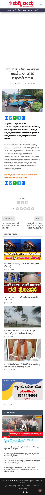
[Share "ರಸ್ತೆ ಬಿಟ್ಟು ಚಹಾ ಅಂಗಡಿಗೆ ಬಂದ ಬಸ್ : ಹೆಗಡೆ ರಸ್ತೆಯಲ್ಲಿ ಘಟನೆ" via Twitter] (22, 203)
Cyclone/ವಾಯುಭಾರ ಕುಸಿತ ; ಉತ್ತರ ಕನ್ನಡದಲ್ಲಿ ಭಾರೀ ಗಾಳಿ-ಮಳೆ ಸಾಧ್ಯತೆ (19, 332)
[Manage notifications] (40, 490)
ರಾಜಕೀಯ (21, 486)
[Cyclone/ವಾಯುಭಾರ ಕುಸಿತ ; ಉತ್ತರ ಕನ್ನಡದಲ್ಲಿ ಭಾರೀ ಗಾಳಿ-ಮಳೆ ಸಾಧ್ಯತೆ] (22, 316)
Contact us (35, 486)
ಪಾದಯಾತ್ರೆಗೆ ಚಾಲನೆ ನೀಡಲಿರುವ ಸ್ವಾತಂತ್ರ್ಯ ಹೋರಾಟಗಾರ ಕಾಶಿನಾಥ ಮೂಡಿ (22, 366)
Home (9, 11)
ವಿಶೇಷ (30, 11)
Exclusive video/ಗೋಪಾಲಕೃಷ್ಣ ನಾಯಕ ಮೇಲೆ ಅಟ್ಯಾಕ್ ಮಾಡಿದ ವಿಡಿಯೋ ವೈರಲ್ (22, 462)
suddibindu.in (12, 481)
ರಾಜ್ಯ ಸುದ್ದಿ (12, 486)
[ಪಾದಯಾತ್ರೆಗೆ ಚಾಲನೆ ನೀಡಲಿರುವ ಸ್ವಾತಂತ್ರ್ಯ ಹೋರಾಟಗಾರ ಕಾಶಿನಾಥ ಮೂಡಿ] (22, 350)
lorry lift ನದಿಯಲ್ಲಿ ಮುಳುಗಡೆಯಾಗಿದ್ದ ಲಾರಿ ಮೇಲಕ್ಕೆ (22, 265)
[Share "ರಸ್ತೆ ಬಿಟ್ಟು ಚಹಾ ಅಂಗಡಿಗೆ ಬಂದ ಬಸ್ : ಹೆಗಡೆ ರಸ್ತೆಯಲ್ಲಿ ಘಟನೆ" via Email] (27, 203)
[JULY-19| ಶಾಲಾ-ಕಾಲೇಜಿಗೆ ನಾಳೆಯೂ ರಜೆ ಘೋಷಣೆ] (22, 283)
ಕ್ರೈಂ (19, 11)
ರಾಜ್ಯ (24, 11)
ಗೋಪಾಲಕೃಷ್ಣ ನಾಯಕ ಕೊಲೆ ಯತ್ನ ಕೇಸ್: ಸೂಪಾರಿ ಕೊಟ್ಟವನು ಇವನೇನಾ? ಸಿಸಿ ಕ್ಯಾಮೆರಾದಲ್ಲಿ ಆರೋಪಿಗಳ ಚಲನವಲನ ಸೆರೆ (21, 470)
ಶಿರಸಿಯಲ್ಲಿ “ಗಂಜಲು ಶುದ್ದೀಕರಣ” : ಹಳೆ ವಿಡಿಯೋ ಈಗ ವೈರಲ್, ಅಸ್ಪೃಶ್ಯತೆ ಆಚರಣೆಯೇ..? (21, 441)
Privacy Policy (22, 489)
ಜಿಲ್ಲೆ (14, 11)
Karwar (27, 481)
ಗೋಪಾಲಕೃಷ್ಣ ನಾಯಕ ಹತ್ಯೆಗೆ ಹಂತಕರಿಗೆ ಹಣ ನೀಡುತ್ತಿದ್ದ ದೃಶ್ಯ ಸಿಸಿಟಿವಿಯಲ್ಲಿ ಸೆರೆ (21, 448)
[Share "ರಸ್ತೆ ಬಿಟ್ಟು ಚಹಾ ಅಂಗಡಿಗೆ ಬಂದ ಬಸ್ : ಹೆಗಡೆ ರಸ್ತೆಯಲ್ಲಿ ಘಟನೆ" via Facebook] (18, 203)
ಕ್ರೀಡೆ (35, 11)
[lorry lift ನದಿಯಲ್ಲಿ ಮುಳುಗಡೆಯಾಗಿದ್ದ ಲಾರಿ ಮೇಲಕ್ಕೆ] (22, 249)
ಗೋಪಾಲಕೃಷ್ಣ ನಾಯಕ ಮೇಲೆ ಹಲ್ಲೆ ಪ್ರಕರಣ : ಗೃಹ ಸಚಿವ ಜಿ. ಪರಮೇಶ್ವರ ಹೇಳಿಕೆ (21, 455)
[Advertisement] (22, 35)
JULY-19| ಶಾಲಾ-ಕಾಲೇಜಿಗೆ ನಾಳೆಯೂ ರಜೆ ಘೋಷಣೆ (21, 299)
